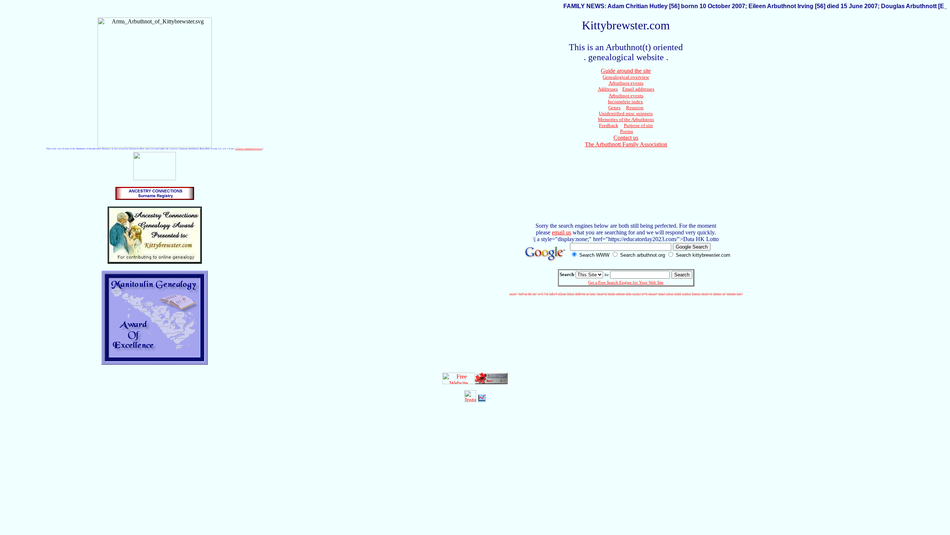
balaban (611, 293)
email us (561, 232)
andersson (620, 293)
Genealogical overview (626, 77)
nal (587, 293)
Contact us (625, 137)
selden (629, 293)
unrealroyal (706, 293)
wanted (661, 293)
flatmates (696, 293)
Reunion (634, 107)
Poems (626, 131)
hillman (570, 293)
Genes (614, 107)
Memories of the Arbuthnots (626, 119)
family (740, 293)
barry (535, 293)
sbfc (530, 293)
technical (686, 293)
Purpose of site (638, 125)
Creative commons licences (248, 148)
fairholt (677, 293)
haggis (645, 293)
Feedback (608, 125)
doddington (580, 293)
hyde (546, 293)
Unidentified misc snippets (626, 113)
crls (723, 293)
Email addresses (638, 89)
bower (593, 293)
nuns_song (653, 293)
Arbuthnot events (626, 83)
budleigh (553, 293)
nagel (540, 293)
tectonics (636, 293)
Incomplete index (625, 101)
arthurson (717, 293)
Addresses (608, 89)
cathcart (670, 293)
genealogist (601, 293)
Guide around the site (626, 71)
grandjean (522, 293)
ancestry (513, 293)
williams (562, 293)
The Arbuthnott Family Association (626, 144)
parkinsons (731, 293)
